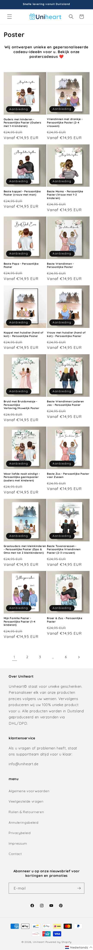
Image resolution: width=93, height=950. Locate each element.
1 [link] (14, 657)
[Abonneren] (79, 888)
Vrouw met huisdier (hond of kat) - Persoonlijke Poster (66, 334)
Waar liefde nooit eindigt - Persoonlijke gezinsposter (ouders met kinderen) (22, 477)
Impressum (18, 843)
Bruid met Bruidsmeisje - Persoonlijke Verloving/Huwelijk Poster (21, 405)
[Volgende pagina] (78, 657)
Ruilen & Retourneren (26, 812)
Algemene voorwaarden (29, 791)
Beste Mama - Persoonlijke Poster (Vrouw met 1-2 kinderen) (65, 195)
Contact (15, 854)
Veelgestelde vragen (26, 801)
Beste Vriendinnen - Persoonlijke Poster (60, 265)
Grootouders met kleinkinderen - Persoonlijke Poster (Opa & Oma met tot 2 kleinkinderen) (25, 549)
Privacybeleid (20, 833)
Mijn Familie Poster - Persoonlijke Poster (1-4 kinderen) (19, 621)
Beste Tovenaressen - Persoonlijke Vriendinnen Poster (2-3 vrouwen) (63, 549)
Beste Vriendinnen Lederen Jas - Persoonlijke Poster (65, 403)
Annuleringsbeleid (23, 822)
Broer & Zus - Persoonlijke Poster (64, 619)
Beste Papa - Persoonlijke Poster (21, 265)
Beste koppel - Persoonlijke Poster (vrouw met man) (22, 193)
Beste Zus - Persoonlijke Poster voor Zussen (68, 475)
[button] (9, 16)
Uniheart (39, 942)
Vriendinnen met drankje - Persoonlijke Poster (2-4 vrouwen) (65, 122)
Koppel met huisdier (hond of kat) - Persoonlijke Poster (23, 334)
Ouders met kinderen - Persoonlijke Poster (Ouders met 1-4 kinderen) (22, 123)
